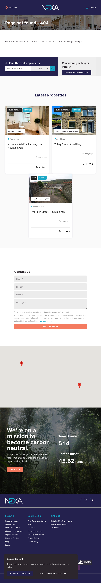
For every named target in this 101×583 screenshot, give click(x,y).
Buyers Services (11, 535)
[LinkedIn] (92, 500)
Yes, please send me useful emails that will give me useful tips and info (44, 312)
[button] (79, 385)
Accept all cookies (18, 573)
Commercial (10, 524)
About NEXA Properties (14, 531)
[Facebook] (80, 500)
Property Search (11, 521)
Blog (7, 541)
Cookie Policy (33, 541)
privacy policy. (46, 321)
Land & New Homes (12, 528)
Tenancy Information (36, 535)
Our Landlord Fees (35, 531)
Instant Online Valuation (76, 72)
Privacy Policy (33, 538)
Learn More (15, 469)
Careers (8, 545)
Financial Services (12, 538)
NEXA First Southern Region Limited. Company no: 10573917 (61, 524)
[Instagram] (86, 500)
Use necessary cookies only (50, 573)
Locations (31, 528)
